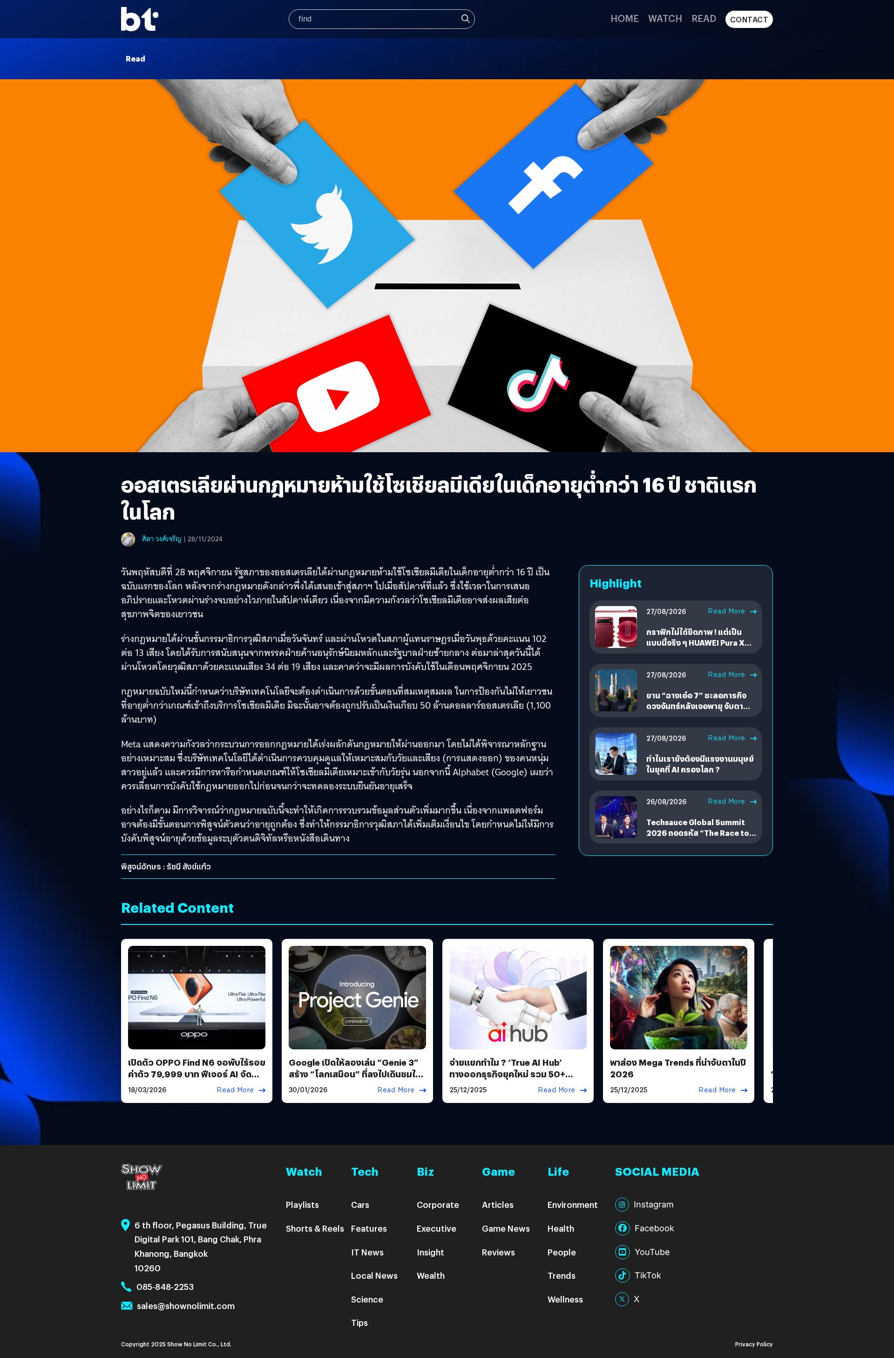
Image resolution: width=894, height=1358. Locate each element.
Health (561, 1228)
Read (703, 18)
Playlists (302, 1204)
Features (369, 1228)
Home (624, 18)
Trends (562, 1275)
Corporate (438, 1204)
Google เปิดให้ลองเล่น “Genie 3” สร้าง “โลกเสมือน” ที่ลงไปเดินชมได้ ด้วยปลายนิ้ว (355, 1073)
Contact (749, 19)
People (562, 1252)
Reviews (498, 1252)
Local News (374, 1275)
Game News (506, 1228)
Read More (726, 611)
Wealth (431, 1275)
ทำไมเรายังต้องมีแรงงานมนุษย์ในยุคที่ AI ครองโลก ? (700, 763)
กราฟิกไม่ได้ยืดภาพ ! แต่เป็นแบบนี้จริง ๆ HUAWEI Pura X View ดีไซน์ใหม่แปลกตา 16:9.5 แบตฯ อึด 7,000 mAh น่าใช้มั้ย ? (700, 648)
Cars (360, 1204)
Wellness (565, 1299)
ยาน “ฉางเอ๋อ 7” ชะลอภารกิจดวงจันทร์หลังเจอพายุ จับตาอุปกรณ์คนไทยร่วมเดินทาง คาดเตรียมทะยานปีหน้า (700, 711)
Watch (665, 18)
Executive (436, 1228)
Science (367, 1299)
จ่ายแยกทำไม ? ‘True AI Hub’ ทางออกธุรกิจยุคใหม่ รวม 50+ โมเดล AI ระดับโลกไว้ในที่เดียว (508, 1073)
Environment (573, 1204)
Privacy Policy (754, 1344)
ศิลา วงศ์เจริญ (162, 539)
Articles (498, 1204)
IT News (367, 1252)
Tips (359, 1322)
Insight (430, 1252)
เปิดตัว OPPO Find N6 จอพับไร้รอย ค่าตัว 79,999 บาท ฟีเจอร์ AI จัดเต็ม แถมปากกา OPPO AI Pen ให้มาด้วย (196, 1079)
